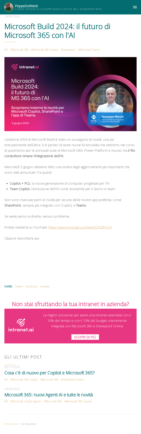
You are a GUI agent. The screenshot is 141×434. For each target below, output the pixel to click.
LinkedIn (45, 286)
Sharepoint (69, 49)
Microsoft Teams (90, 49)
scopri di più (85, 337)
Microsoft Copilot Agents (26, 401)
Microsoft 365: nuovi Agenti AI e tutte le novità (48, 395)
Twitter (19, 286)
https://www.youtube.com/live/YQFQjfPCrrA (80, 227)
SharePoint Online (73, 379)
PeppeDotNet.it (26, 6)
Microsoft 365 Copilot (45, 49)
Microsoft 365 (20, 49)
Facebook (31, 286)
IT (7, 49)
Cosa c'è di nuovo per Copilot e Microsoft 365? (49, 373)
